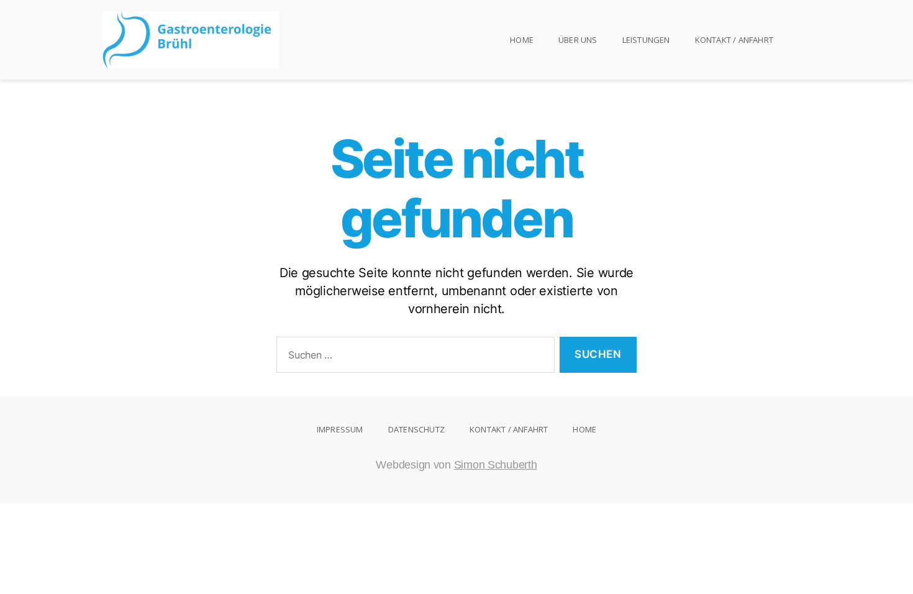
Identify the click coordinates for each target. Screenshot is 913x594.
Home (522, 39)
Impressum (340, 429)
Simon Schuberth (495, 465)
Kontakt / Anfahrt (734, 39)
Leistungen (646, 39)
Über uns (577, 39)
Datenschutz (416, 429)
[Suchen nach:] (413, 357)
